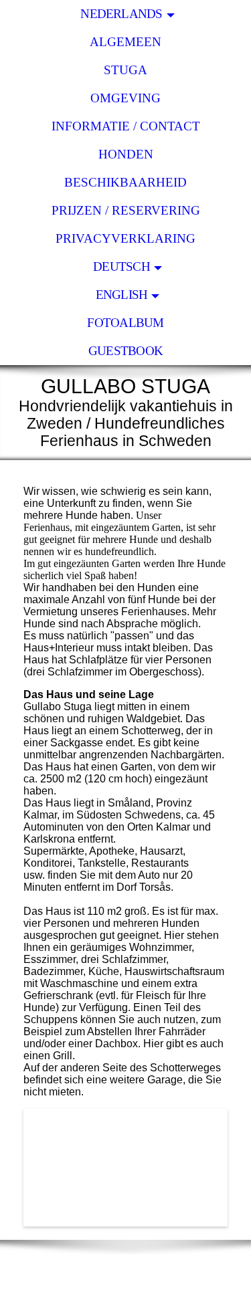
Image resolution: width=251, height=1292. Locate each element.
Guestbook (125, 351)
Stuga (125, 70)
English (122, 295)
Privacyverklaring (125, 238)
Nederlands (121, 14)
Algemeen (125, 42)
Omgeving (125, 98)
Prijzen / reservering (126, 210)
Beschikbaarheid (125, 182)
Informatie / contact (126, 126)
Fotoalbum (125, 323)
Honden (125, 154)
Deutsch (121, 266)
